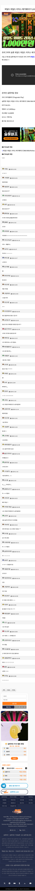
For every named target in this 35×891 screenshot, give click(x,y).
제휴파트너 (13, 803)
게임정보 (4, 800)
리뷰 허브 (31, 803)
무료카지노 (30, 797)
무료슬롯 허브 (13, 806)
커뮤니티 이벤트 (13, 797)
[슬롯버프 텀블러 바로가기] (19, 883)
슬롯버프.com (14, 792)
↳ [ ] (3, 158)
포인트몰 (22, 800)
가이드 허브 (4, 806)
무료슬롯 (22, 797)
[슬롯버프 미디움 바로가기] (15, 883)
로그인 (14, 703)
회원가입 (8, 707)
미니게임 (31, 800)
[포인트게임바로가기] (14, 716)
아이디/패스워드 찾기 (20, 707)
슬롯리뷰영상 (4, 797)
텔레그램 (13, 830)
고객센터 (4, 803)
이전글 (13, 690)
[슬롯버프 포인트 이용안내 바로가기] (14, 731)
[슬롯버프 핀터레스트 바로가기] (9, 883)
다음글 (8, 690)
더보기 (14, 758)
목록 (4, 690)
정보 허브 (22, 803)
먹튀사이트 (13, 800)
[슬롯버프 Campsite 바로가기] (24, 883)
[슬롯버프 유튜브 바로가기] (30, 883)
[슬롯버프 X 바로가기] (4, 883)
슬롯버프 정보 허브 (12, 847)
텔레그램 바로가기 (14, 786)
